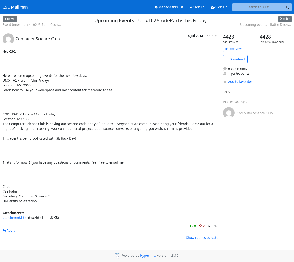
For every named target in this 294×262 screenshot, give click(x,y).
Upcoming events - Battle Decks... (266, 24)
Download (237, 59)
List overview (233, 49)
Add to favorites (240, 81)
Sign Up (221, 7)
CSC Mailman (15, 7)
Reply (10, 230)
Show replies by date (202, 237)
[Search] (287, 7)
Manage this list (170, 7)
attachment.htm (15, 217)
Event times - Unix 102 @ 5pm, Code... (32, 24)
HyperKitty (148, 255)
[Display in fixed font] (209, 226)
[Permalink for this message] (215, 226)
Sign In (198, 7)
